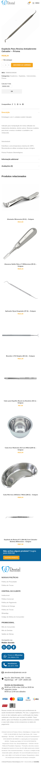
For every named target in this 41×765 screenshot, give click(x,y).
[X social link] (15, 104)
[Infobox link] (13, 656)
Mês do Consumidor (8, 627)
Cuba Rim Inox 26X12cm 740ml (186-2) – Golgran (20, 495)
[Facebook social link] (12, 104)
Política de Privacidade (9, 582)
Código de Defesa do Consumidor (13, 617)
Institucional (5, 595)
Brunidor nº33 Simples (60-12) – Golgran (20, 356)
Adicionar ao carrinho (22, 65)
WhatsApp (5, 613)
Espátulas (22, 76)
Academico (14, 76)
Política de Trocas (7, 585)
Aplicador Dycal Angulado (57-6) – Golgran (20, 311)
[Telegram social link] (23, 104)
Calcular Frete (6, 84)
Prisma (4, 78)
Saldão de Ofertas (8, 634)
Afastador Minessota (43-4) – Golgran (20, 219)
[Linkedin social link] (20, 104)
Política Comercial (8, 599)
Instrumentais (31, 76)
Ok (12, 91)
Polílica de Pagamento (9, 602)
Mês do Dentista (7, 630)
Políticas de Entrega (8, 606)
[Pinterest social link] (17, 104)
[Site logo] (8, 3)
